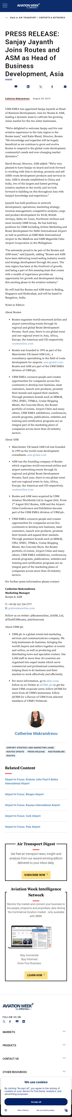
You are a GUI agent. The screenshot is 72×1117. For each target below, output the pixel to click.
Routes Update (15, 752)
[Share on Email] (16, 87)
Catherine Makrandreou (17, 98)
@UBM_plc (46, 685)
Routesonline (56, 752)
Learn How (34, 975)
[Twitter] (4, 1022)
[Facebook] (10, 1022)
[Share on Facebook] (52, 87)
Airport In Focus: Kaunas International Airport (32, 805)
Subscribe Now (34, 875)
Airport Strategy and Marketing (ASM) (30, 748)
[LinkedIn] (23, 1022)
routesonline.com (22, 343)
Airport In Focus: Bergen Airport (24, 794)
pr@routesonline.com (21, 608)
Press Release (36, 752)
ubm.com (52, 681)
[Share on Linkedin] (28, 87)
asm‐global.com (53, 362)
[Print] (65, 87)
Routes (11, 756)
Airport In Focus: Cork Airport (23, 816)
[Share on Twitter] (40, 87)
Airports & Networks (52, 17)
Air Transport (28, 17)
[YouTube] (17, 1022)
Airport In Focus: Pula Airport (22, 826)
